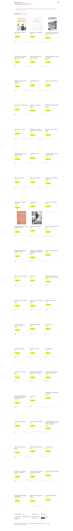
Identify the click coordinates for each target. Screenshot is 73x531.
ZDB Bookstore (19, 2)
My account (25, 4)
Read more (17, 36)
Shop (16, 4)
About (19, 4)
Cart (29, 4)
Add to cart (48, 37)
